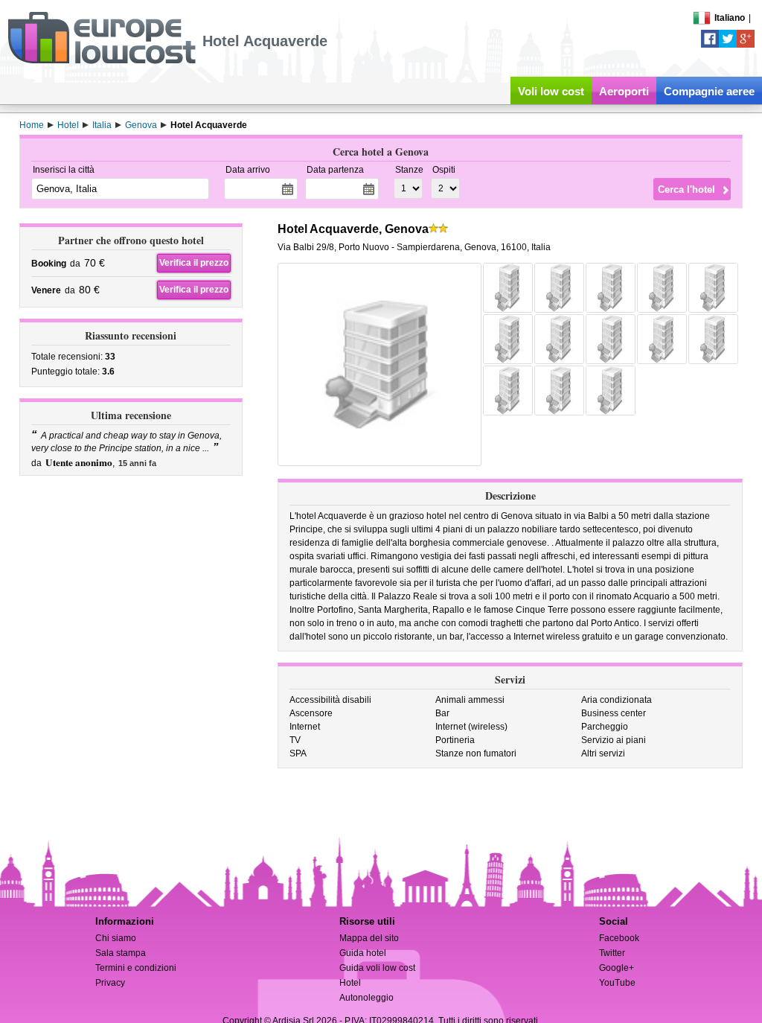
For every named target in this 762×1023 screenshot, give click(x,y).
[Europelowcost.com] (101, 61)
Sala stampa (120, 953)
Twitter (612, 953)
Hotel (350, 983)
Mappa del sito (369, 938)
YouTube (617, 983)
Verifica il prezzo (193, 263)
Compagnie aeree (709, 91)
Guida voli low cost (377, 968)
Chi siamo (115, 938)
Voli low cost (551, 91)
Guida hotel (362, 953)
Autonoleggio (366, 997)
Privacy (110, 983)
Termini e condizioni (135, 968)
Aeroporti (624, 91)
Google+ (616, 968)
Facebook (619, 938)
